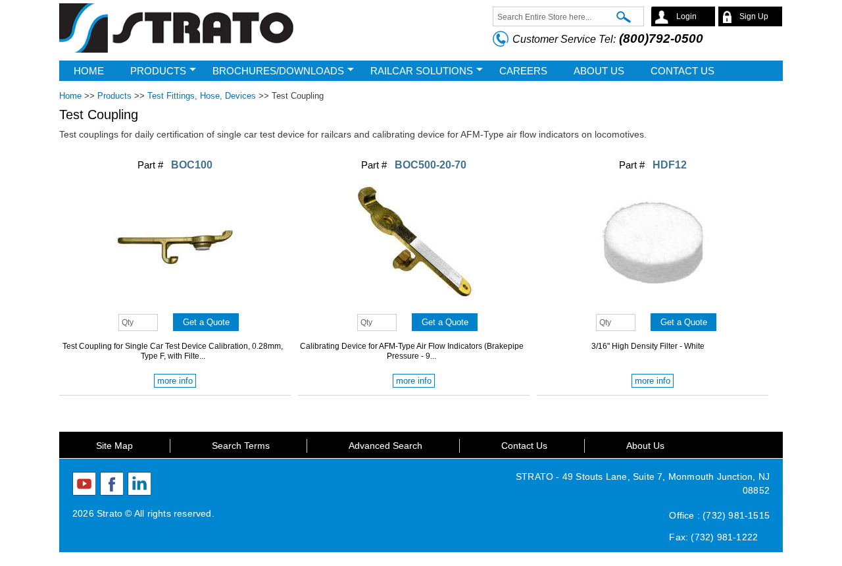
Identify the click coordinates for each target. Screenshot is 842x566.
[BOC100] (175, 304)
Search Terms (241, 445)
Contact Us (524, 445)
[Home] (177, 30)
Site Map (114, 445)
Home (89, 70)
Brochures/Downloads (278, 70)
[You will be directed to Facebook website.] (112, 484)
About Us (645, 445)
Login (686, 16)
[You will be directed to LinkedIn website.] (139, 484)
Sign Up (753, 16)
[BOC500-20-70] (414, 304)
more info (175, 381)
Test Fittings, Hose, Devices (201, 96)
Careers (523, 70)
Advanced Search (385, 445)
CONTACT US (682, 70)
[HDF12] (652, 304)
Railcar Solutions (421, 70)
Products (158, 70)
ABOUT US (599, 70)
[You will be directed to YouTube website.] (84, 484)
